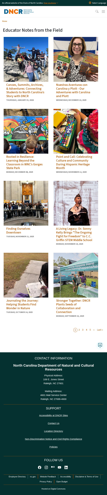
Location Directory (53, 431)
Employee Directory (17, 476)
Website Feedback (48, 476)
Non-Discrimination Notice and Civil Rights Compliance (53, 439)
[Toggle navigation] (103, 11)
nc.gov (33, 476)
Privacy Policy (46, 481)
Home (4, 21)
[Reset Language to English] (90, 3)
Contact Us (53, 423)
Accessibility (65, 476)
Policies (53, 447)
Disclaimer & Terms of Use (86, 476)
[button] (95, 11)
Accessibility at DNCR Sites (53, 415)
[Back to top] (100, 346)
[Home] (19, 9)
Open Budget (61, 481)
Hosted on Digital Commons (53, 489)
